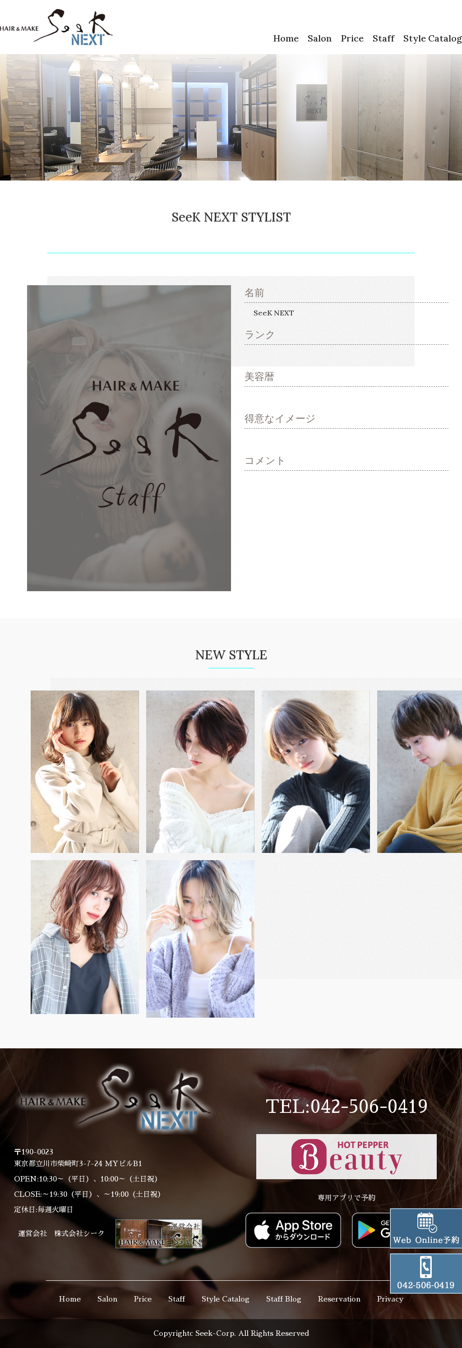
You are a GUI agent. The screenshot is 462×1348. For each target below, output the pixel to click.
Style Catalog (432, 38)
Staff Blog (283, 1299)
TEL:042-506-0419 (346, 1107)
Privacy (390, 1299)
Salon (320, 38)
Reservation (339, 1299)
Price (352, 38)
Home (286, 38)
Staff (383, 38)
